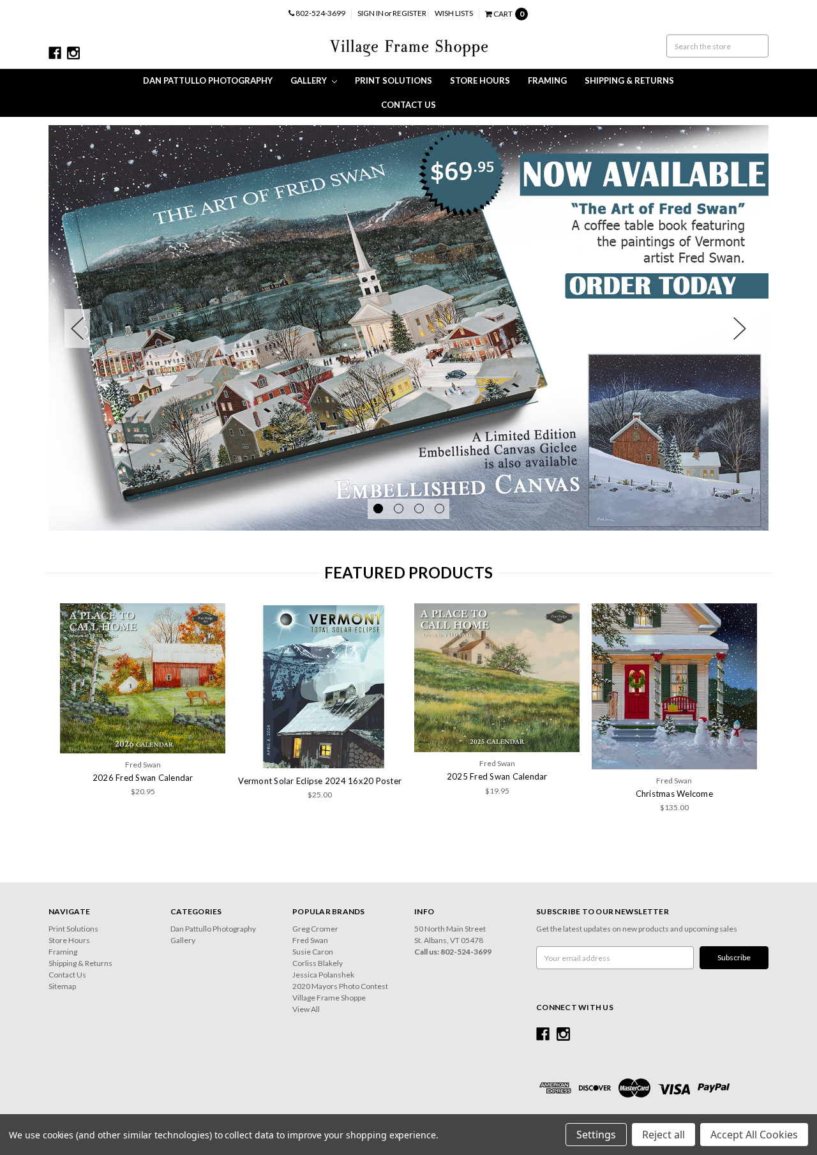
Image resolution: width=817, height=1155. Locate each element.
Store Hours (480, 80)
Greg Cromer (315, 928)
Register (409, 13)
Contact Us (408, 105)
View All (306, 1009)
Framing (547, 80)
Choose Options (674, 686)
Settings (596, 1135)
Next (740, 328)
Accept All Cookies (754, 1135)
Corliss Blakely (317, 963)
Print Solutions (393, 80)
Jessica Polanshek (323, 974)
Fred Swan (310, 940)
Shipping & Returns (629, 80)
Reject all (663, 1135)
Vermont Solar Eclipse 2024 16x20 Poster (319, 781)
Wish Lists (454, 13)
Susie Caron (312, 951)
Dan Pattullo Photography (208, 80)
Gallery (309, 80)
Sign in (370, 13)
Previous (77, 328)
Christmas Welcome (674, 794)
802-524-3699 (319, 13)
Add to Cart (319, 686)
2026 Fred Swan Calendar (143, 778)
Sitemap (62, 986)
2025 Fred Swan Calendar (497, 776)
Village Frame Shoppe (329, 997)
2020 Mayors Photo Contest (340, 986)
